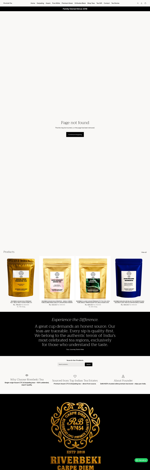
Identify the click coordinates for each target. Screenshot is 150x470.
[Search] (138, 3)
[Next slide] (36, 278)
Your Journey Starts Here (75, 349)
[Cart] (145, 3)
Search (89, 364)
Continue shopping (75, 134)
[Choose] (36, 297)
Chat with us (142, 460)
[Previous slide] (6, 278)
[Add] (107, 297)
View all (144, 252)
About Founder (123, 380)
